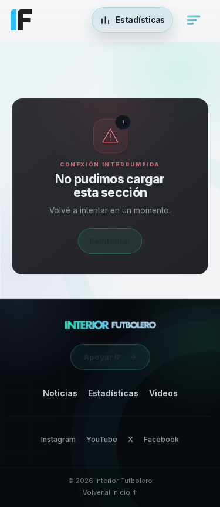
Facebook (161, 439)
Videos (163, 393)
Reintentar (110, 241)
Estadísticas (113, 393)
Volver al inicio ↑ (110, 492)
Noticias (60, 393)
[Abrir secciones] (193, 20)
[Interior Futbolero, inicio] (110, 325)
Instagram (58, 439)
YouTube (101, 439)
